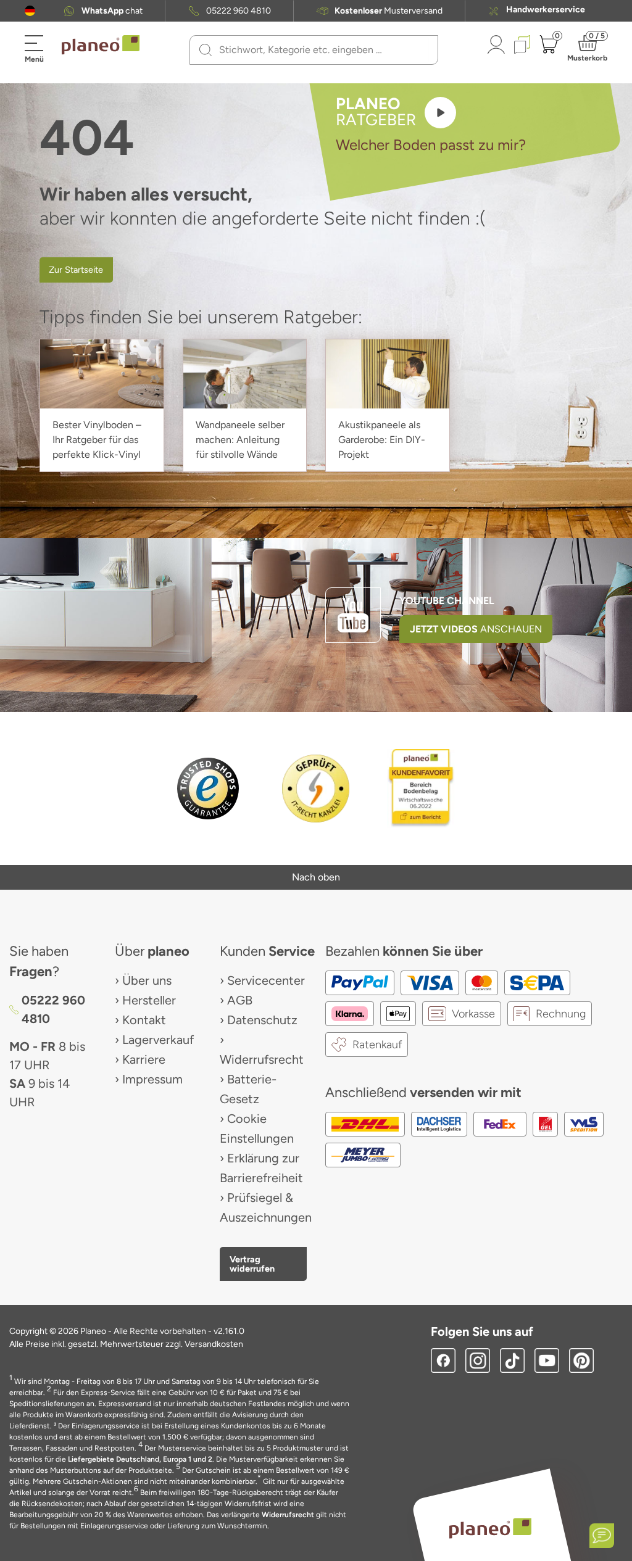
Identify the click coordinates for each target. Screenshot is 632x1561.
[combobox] (321, 50)
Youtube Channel (446, 601)
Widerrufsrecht (262, 1059)
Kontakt (144, 1019)
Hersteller (149, 1000)
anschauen (476, 629)
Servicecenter (266, 980)
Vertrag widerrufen (252, 1263)
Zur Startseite (76, 269)
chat (112, 11)
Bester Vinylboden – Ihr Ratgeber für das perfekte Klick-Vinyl (96, 439)
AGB (239, 1000)
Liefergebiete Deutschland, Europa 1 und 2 (140, 1459)
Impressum (152, 1079)
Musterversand (389, 11)
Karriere (143, 1059)
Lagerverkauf (158, 1039)
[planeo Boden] (490, 1527)
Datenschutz (262, 1019)
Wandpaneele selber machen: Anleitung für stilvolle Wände (240, 439)
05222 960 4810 (238, 11)
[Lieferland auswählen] (30, 11)
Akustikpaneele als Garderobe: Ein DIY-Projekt (381, 439)
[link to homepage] (100, 45)
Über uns (147, 980)
